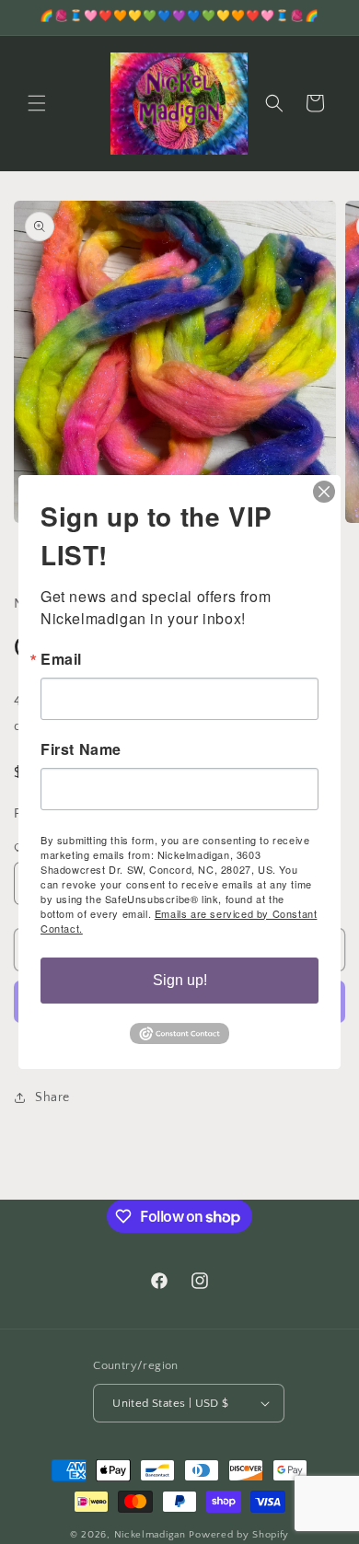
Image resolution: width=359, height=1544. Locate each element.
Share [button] (52, 1097)
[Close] (324, 492)
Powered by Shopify (239, 1534)
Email (61, 659)
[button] (37, 103)
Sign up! (180, 980)
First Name (81, 749)
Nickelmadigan (152, 1534)
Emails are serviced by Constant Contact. (179, 920)
